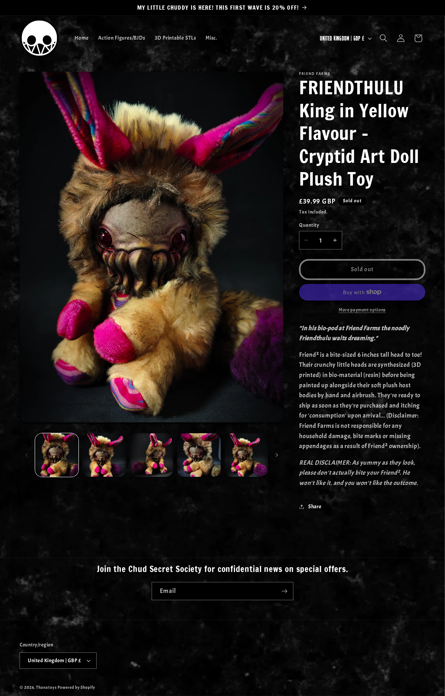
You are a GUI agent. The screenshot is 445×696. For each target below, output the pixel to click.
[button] (383, 38)
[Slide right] (276, 455)
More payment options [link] (362, 310)
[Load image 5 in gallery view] (246, 455)
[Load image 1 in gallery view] (57, 455)
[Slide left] (26, 455)
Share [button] (314, 506)
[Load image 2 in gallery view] (104, 455)
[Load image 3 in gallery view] (151, 455)
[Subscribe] (284, 591)
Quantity (309, 225)
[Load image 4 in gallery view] (199, 455)
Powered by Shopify (76, 687)
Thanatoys (46, 687)
